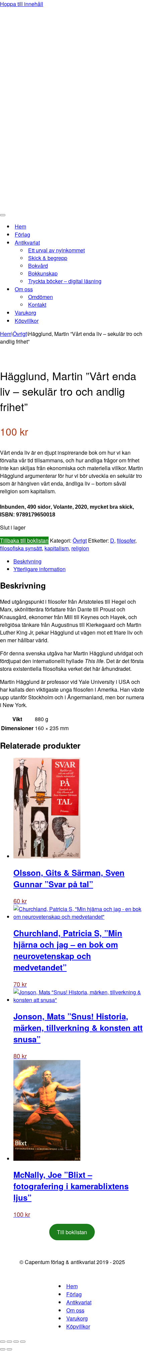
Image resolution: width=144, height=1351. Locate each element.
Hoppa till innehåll (21, 4)
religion (80, 548)
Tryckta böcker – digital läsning (64, 281)
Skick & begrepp (47, 258)
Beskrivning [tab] (27, 561)
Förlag (22, 234)
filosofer (126, 540)
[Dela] (16, 1342)
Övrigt (20, 334)
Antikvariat (78, 1302)
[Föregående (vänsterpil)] (2, 1349)
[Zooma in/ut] (2, 1342)
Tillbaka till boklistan (24, 540)
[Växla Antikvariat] (117, 242)
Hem (20, 226)
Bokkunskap (43, 273)
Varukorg (25, 312)
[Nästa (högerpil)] (9, 1349)
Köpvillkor (27, 320)
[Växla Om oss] (117, 289)
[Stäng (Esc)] (22, 1342)
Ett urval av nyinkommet (56, 250)
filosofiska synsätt (21, 548)
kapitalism (57, 548)
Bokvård (38, 265)
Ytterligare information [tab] (39, 569)
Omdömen (40, 297)
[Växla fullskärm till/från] (9, 1342)
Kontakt (37, 304)
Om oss (75, 1310)
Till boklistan (72, 1232)
